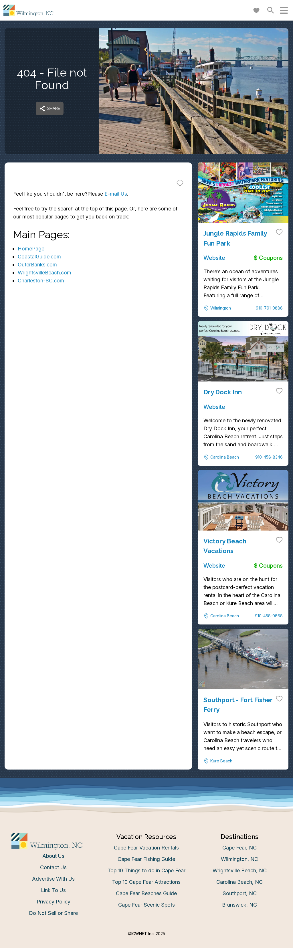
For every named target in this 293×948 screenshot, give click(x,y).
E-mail (90, 530)
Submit (147, 562)
